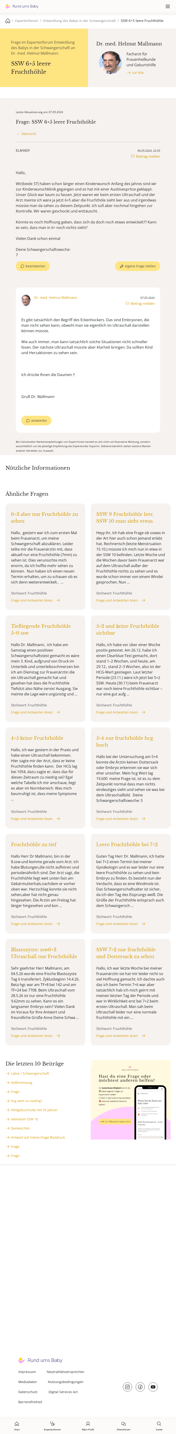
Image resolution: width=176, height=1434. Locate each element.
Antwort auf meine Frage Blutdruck (38, 1137)
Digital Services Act (63, 1392)
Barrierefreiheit (30, 1402)
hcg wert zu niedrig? (26, 1101)
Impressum (27, 1372)
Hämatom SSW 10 (24, 1119)
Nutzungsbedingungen (65, 1382)
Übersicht (28, 134)
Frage (15, 1091)
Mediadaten (27, 1382)
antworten (39, 420)
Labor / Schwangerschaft (30, 1073)
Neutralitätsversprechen (65, 1372)
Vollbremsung (21, 1082)
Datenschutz (28, 1392)
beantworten (35, 266)
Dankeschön (20, 1128)
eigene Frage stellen (140, 266)
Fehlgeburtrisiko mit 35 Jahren (34, 1110)
